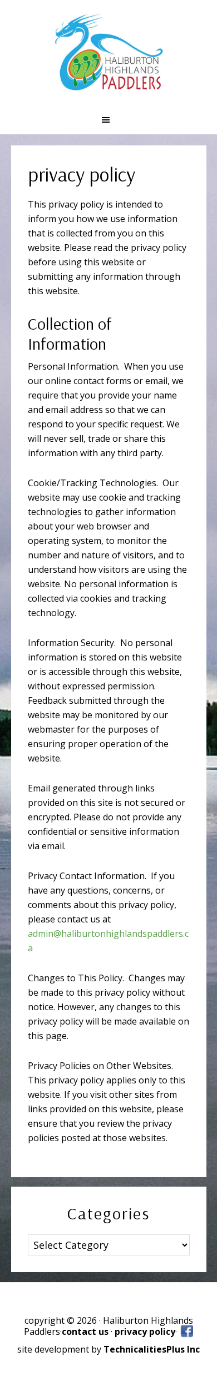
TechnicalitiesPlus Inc (151, 1349)
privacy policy (145, 1331)
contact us (86, 1331)
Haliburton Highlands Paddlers (108, 52)
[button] (108, 119)
